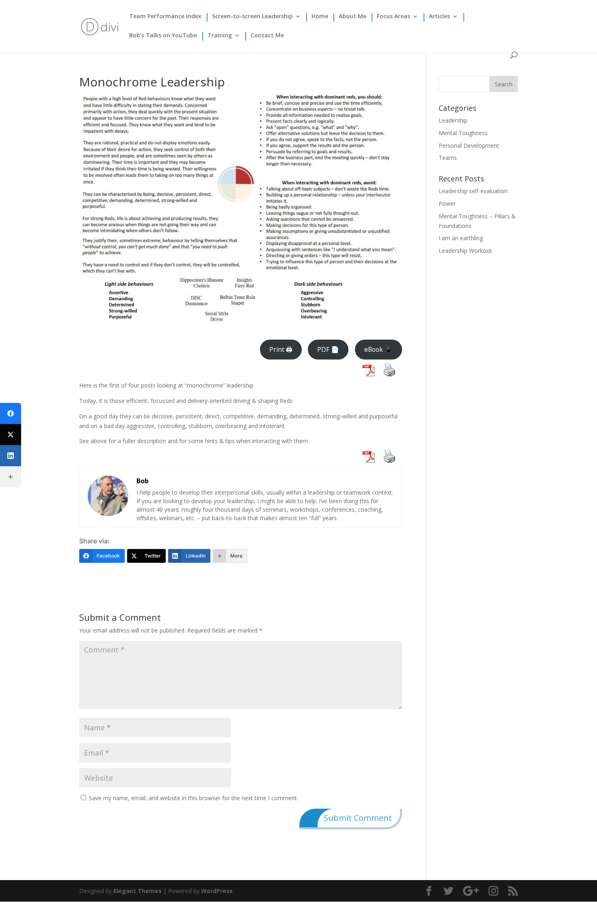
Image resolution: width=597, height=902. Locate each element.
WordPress (217, 891)
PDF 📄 (328, 349)
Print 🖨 (280, 349)
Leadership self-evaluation (473, 191)
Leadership (453, 120)
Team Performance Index (165, 16)
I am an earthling (461, 238)
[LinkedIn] (10, 455)
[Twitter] (10, 434)
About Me (352, 16)
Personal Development (469, 145)
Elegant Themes (137, 891)
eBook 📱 (378, 349)
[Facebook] (10, 413)
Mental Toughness (463, 133)
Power (447, 203)
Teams (448, 157)
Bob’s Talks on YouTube (163, 35)
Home (319, 16)
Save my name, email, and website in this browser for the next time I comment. (193, 798)
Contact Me (267, 35)
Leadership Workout (465, 250)
